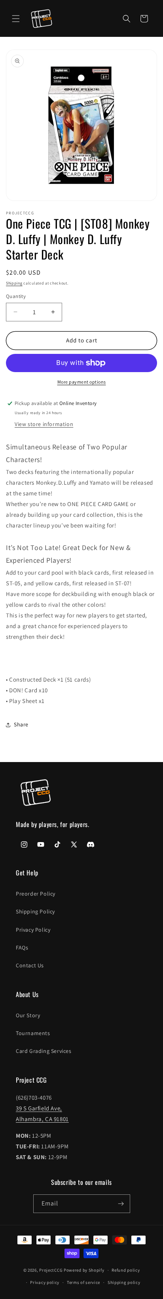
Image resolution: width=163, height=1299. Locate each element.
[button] (16, 18)
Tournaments (33, 1033)
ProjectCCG (51, 1270)
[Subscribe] (121, 1203)
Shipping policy (124, 1282)
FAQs (22, 947)
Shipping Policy (35, 911)
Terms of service (83, 1282)
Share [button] (21, 724)
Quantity (16, 296)
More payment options (81, 382)
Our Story (28, 1015)
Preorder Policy (35, 893)
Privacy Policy (33, 929)
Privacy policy (44, 1282)
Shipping (14, 283)
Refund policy (126, 1270)
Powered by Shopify (84, 1270)
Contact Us (30, 965)
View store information (44, 424)
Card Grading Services (44, 1050)
